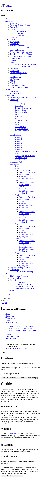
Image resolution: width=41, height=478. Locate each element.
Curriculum (9, 96)
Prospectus (14, 37)
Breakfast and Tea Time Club (25, 64)
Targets (21, 187)
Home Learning (25, 174)
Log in (7, 295)
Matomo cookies (13, 434)
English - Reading (21, 112)
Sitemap (8, 334)
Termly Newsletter (16, 93)
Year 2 (17, 195)
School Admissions (17, 50)
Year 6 (17, 253)
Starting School (24, 170)
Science (17, 133)
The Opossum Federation (19, 276)
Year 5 (17, 239)
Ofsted (12, 83)
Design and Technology (23, 108)
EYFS (17, 102)
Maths (17, 122)
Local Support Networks (19, 87)
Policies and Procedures (18, 73)
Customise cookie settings (28, 378)
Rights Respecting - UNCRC (20, 268)
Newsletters (14, 91)
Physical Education (21, 129)
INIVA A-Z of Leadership (24, 272)
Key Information (11, 40)
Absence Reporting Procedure (21, 56)
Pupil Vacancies (20, 282)
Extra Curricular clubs (22, 66)
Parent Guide (14, 71)
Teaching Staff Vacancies (24, 286)
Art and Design (20, 104)
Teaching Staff (20, 35)
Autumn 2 (18, 137)
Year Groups (14, 164)
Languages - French (22, 120)
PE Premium (14, 79)
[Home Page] (6, 6)
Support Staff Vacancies (23, 284)
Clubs (12, 62)
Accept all (13, 378)
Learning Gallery (16, 135)
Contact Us (14, 27)
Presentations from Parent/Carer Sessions (27, 177)
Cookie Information (12, 336)
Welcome (13, 23)
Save (21, 476)
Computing (19, 106)
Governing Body (16, 278)
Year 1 (17, 181)
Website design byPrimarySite (16, 348)
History (17, 118)
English (17, 114)
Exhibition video (21, 160)
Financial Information (18, 85)
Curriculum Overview (27, 172)
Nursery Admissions (17, 46)
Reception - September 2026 (20, 48)
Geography (19, 116)
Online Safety (15, 44)
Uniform (13, 60)
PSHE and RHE (20, 127)
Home (7, 19)
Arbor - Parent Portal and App (21, 52)
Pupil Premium (15, 77)
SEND (12, 81)
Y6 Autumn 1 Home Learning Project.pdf (20, 326)
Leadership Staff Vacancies (24, 288)
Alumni (12, 290)
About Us (9, 21)
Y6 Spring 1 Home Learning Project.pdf (20, 328)
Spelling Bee (23, 193)
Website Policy (10, 338)
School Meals (15, 58)
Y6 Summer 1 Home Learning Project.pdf (20, 330)
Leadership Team (21, 31)
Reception (18, 168)
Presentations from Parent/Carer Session (26, 190)
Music (17, 125)
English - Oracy (20, 110)
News (7, 89)
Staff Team (14, 29)
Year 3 (17, 210)
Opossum (8, 274)
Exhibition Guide (21, 158)
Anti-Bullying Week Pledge (25, 156)
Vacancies (13, 280)
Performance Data (16, 75)
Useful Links (14, 270)
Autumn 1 (18, 139)
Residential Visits (16, 162)
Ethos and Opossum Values (20, 25)
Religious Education (22, 131)
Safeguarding (15, 42)
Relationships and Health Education (23, 98)
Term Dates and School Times (21, 54)
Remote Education (16, 69)
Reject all (5, 378)
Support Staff (19, 33)
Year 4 (17, 224)
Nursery (17, 166)
